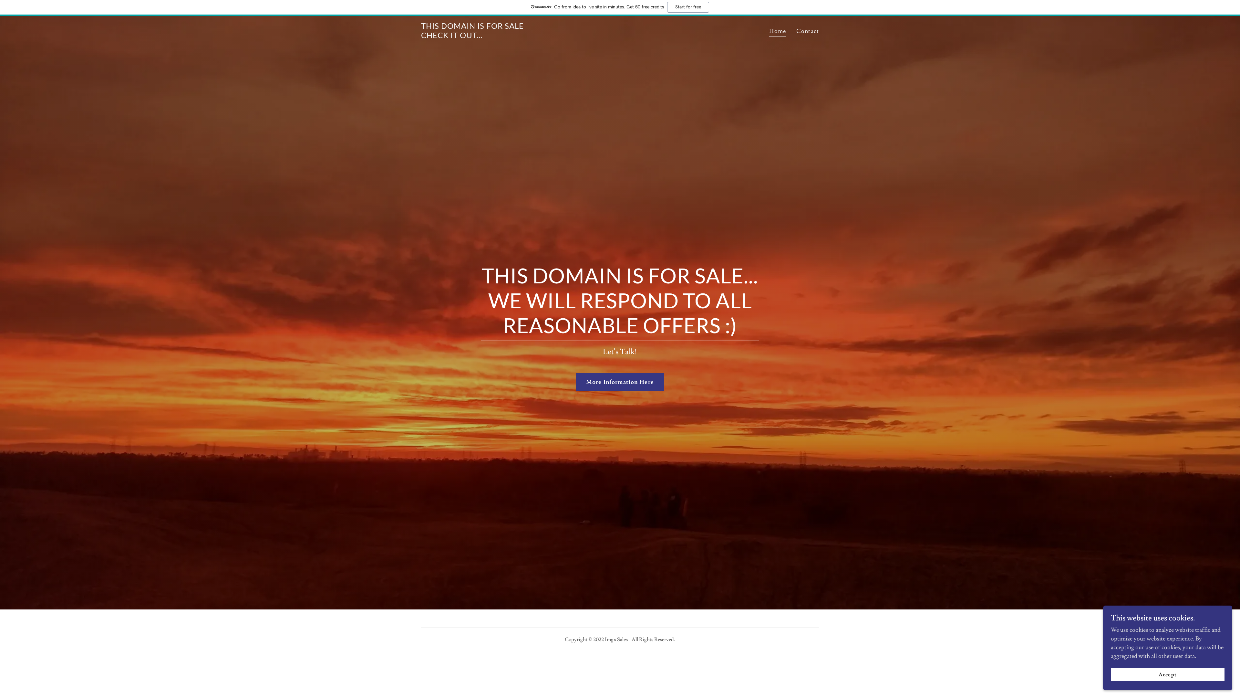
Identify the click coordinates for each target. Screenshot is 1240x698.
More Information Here (620, 382)
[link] (472, 36)
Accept (1167, 675)
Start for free (688, 7)
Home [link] (777, 31)
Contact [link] (807, 31)
